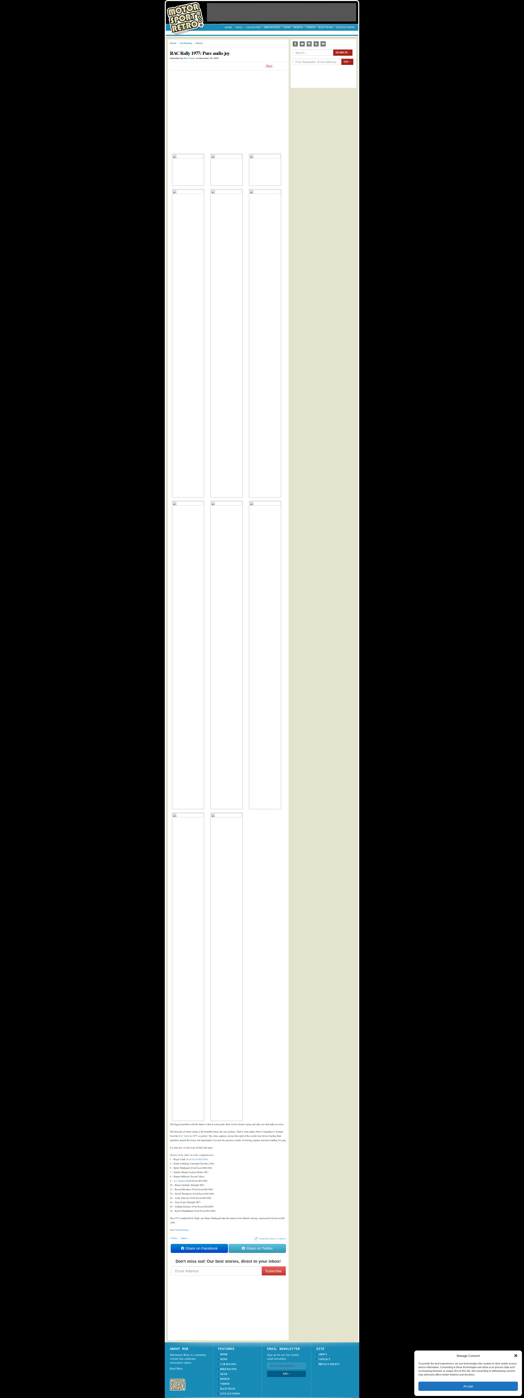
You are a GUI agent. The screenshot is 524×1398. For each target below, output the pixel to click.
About (322, 1354)
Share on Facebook (201, 1248)
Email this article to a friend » (273, 1239)
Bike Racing (272, 27)
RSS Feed (316, 43)
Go (347, 61)
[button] (516, 1356)
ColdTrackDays (181, 1229)
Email (323, 43)
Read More (176, 1368)
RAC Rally (184, 1135)
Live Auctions (345, 27)
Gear (286, 27)
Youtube (302, 43)
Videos (310, 27)
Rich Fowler (189, 58)
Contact (324, 1359)
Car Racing (253, 27)
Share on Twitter (259, 1248)
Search (342, 52)
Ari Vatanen (180, 1180)
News (238, 27)
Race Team (325, 27)
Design (298, 27)
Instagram (309, 43)
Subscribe (273, 1270)
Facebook (295, 43)
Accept (468, 1386)
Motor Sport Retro (187, 15)
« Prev (173, 1238)
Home (228, 27)
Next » (184, 1238)
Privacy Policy (329, 1364)
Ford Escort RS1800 (197, 1159)
